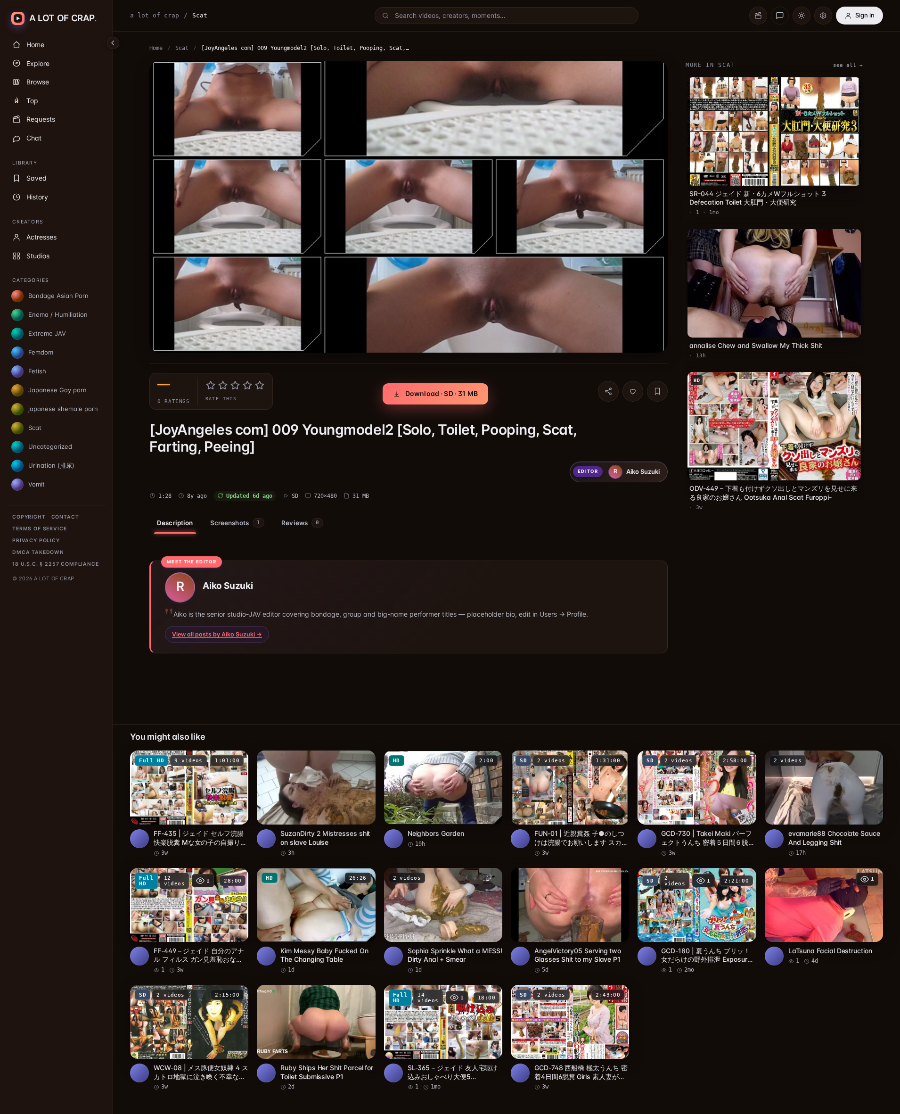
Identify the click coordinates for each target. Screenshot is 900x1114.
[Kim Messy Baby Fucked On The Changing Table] (316, 921)
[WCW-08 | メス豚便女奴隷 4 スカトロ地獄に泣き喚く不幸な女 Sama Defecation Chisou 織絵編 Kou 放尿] (189, 1038)
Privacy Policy (36, 540)
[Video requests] (758, 16)
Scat (181, 48)
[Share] (608, 391)
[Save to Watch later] (236, 760)
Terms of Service (39, 529)
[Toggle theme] (801, 16)
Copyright (29, 517)
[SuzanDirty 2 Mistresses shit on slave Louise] (316, 804)
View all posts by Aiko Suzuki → (217, 634)
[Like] (632, 391)
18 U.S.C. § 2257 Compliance (55, 564)
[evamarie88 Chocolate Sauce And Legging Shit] (824, 804)
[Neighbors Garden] (443, 799)
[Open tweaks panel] (823, 16)
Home (156, 48)
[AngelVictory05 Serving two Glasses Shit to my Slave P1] (570, 921)
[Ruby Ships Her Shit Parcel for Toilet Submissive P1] (316, 1038)
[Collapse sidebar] (113, 43)
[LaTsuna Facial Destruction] (824, 916)
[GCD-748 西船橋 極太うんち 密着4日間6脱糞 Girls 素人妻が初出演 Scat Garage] (570, 1038)
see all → (848, 65)
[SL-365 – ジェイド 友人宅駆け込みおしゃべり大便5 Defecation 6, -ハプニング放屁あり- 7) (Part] (443, 1038)
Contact (65, 517)
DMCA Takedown (38, 552)
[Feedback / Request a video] (780, 16)
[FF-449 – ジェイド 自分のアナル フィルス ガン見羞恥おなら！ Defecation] (189, 921)
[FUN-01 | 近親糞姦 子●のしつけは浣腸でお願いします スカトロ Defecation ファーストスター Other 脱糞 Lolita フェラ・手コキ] (570, 804)
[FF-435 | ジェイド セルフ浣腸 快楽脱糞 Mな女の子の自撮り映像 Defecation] (189, 804)
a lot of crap (154, 15)
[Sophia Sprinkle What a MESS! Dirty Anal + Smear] (443, 921)
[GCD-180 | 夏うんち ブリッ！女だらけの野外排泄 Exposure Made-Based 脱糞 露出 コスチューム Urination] (697, 921)
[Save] (657, 391)
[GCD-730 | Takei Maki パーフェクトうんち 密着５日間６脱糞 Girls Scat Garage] (697, 804)
